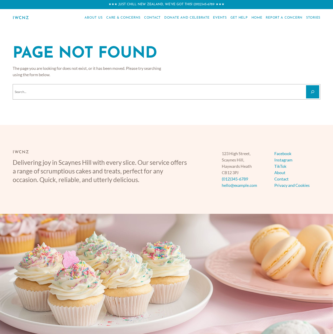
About (279, 172)
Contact (281, 178)
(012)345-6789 (204, 4)
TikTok (280, 166)
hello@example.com (239, 185)
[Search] (312, 91)
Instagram (283, 159)
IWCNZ (21, 18)
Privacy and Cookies (292, 185)
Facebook (282, 153)
